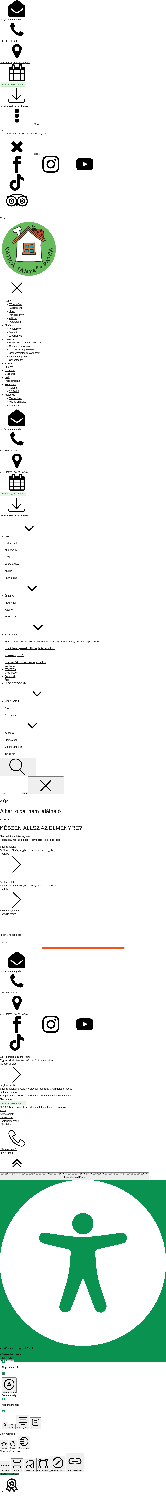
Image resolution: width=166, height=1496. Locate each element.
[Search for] (11, 792)
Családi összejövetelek (21, 349)
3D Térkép (14, 391)
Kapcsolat (10, 394)
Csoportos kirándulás (20, 346)
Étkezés (9, 367)
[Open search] (18, 767)
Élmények (10, 325)
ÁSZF (3, 1110)
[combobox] (74, 1176)
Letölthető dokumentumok (59, 1095)
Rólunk (8, 300)
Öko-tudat (10, 370)
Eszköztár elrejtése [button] (7, 1360)
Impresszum (6, 1117)
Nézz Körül (10, 384)
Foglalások (10, 339)
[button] (150, 1177)
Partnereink (15, 321)
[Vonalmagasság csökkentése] (3, 1411)
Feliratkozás (83, 948)
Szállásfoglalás (8, 1088)
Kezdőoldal (6, 819)
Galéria (13, 387)
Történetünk (15, 304)
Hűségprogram (13, 380)
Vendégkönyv (16, 314)
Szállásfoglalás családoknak (24, 353)
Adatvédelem (7, 1113)
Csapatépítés (16, 360)
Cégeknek (10, 373)
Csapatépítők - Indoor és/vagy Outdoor (25, 662)
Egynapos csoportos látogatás (25, 342)
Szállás (8, 363)
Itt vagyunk (15, 405)
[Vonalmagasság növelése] (3, 1399)
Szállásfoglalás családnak (41, 648)
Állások (13, 318)
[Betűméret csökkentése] (3, 1373)
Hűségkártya (23, 1088)
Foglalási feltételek (10, 1120)
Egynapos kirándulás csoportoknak (23, 641)
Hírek (12, 311)
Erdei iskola (15, 335)
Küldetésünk (15, 307)
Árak (7, 377)
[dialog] (83, 368)
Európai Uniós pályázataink (15, 1095)
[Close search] (46, 785)
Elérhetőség (15, 398)
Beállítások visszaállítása (9, 1474)
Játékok (13, 332)
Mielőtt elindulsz (17, 401)
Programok (15, 328)
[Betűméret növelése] (3, 1361)
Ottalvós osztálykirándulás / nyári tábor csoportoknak (70, 641)
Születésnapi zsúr (18, 356)
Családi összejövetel (16, 648)
